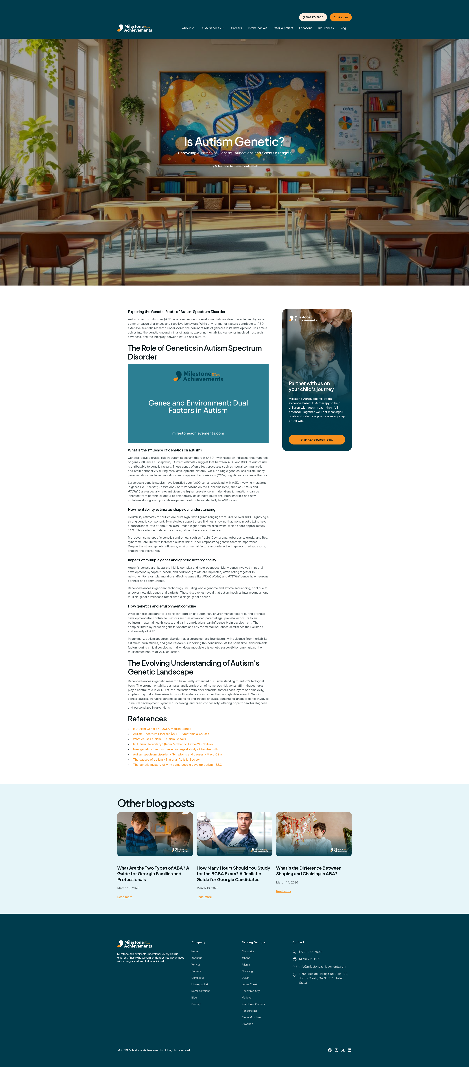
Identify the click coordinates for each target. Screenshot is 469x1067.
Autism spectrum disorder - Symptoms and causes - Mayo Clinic (178, 754)
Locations (305, 28)
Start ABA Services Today (317, 439)
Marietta (247, 997)
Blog (343, 28)
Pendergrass (249, 1010)
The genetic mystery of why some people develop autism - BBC (177, 764)
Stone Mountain (251, 1017)
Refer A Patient (200, 990)
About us (196, 957)
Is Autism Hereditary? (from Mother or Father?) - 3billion (173, 744)
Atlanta (246, 964)
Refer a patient (283, 28)
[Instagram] (336, 1050)
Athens (246, 957)
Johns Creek (249, 984)
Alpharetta (248, 951)
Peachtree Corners (253, 1004)
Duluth (245, 977)
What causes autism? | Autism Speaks (159, 739)
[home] (134, 28)
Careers (236, 28)
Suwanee (247, 1023)
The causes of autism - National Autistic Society (166, 759)
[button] (188, 28)
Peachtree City (251, 990)
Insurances (326, 28)
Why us (195, 964)
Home (195, 951)
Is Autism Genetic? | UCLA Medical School (162, 729)
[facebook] (330, 1050)
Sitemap (196, 1004)
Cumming (247, 971)
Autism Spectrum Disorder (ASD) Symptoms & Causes (171, 734)
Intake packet (257, 28)
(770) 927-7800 (313, 17)
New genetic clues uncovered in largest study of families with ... (177, 749)
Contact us (341, 17)
